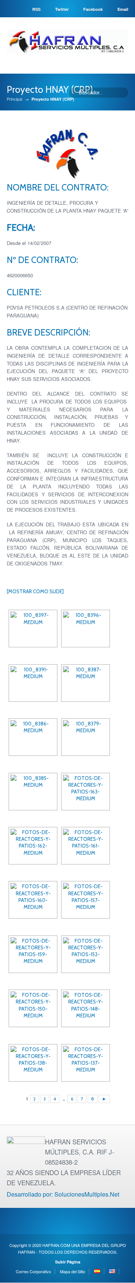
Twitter (62, 9)
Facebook (93, 9)
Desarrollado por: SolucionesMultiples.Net (63, 1194)
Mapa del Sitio (72, 1271)
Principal (14, 99)
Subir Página (67, 1262)
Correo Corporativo (33, 1271)
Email (122, 9)
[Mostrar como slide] (35, 591)
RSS (36, 9)
